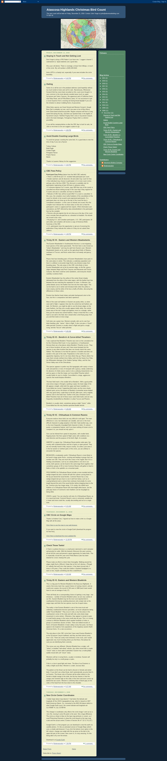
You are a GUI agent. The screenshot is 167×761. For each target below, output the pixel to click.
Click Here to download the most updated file (61, 536)
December (107, 113)
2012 (104, 100)
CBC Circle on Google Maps (59, 515)
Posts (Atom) (56, 753)
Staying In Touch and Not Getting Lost (63, 56)
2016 (104, 89)
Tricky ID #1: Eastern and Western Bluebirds (66, 580)
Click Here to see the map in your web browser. (61, 525)
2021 (104, 78)
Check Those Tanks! (55, 545)
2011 (104, 102)
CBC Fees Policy (53, 171)
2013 (104, 97)
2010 (104, 105)
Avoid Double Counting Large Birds (62, 136)
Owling (49, 84)
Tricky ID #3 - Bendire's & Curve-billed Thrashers (68, 337)
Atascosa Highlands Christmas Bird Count (76, 9)
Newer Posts (47, 749)
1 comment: (89, 743)
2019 (104, 81)
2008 (104, 110)
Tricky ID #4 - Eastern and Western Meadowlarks (68, 240)
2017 (104, 86)
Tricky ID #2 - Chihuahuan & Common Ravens (66, 415)
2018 (104, 83)
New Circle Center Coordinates (60, 695)
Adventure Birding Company (113, 163)
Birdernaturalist (109, 166)
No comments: (88, 78)
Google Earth (60, 740)
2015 (104, 91)
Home (74, 749)
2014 (104, 94)
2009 (104, 108)
